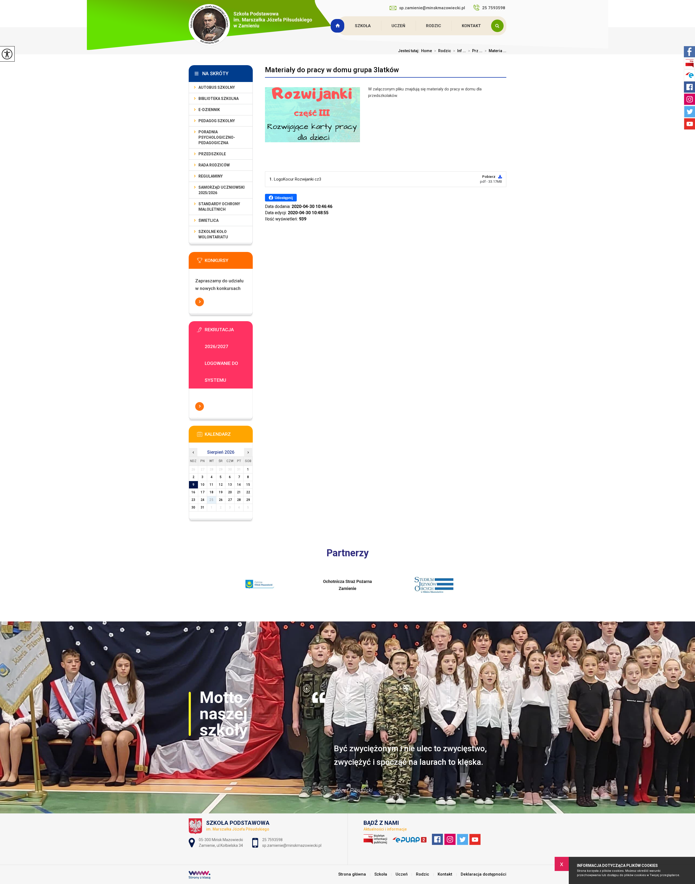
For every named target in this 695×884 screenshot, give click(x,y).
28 (239, 500)
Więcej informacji (199, 302)
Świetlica (208, 220)
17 (202, 492)
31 (202, 507)
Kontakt (471, 25)
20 (230, 492)
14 (239, 485)
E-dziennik (209, 110)
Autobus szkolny (216, 87)
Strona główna (338, 25)
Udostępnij (284, 198)
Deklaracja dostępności (483, 874)
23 (193, 500)
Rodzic (433, 25)
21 (239, 492)
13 (230, 485)
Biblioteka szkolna (218, 98)
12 (221, 485)
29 (248, 500)
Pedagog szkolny (216, 121)
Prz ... (475, 51)
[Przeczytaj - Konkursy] (229, 262)
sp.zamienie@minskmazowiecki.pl (432, 7)
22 (248, 492)
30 (193, 507)
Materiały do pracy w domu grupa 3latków (332, 70)
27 (230, 500)
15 (248, 485)
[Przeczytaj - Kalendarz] (229, 436)
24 (202, 500)
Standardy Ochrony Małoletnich (219, 206)
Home (426, 51)
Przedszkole (212, 154)
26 (221, 500)
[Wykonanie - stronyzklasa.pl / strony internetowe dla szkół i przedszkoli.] (199, 875)
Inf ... (459, 51)
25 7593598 (494, 7)
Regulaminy (210, 176)
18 (211, 492)
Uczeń (398, 25)
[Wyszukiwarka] (498, 25)
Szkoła (363, 25)
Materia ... (495, 51)
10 (202, 485)
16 (193, 492)
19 (221, 492)
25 (211, 500)
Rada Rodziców (214, 165)
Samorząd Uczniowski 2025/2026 (221, 190)
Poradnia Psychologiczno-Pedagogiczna (216, 137)
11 (211, 485)
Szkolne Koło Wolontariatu (213, 234)
